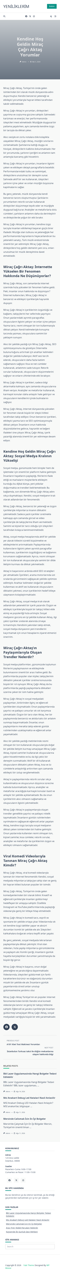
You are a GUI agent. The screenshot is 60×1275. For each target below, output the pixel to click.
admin (24, 62)
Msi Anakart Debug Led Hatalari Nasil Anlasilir (29, 1097)
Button (51, 6)
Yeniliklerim (16, 6)
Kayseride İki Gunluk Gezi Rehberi (22, 1231)
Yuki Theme (28, 1265)
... (38, 1085)
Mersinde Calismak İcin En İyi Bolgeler (24, 1118)
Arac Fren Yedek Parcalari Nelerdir (22, 1227)
